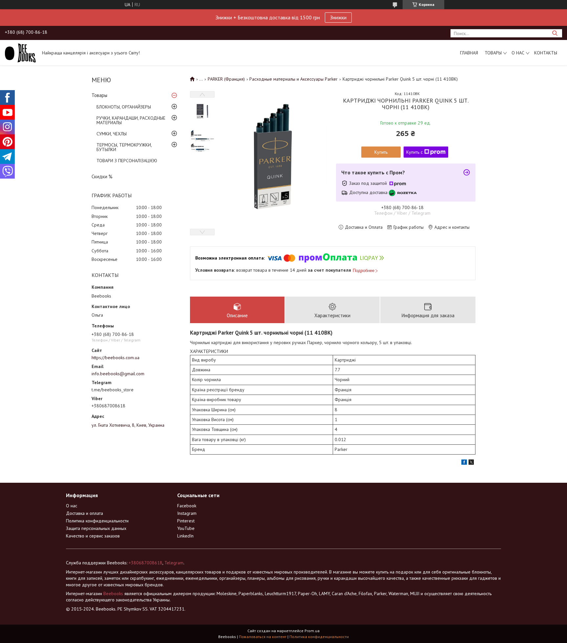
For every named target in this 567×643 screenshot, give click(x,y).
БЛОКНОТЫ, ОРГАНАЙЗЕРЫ (123, 107)
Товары (493, 53)
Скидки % (102, 176)
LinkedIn (185, 536)
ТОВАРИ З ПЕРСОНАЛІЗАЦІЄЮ (126, 161)
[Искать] (554, 33)
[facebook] (464, 463)
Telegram (173, 563)
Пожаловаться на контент (262, 636)
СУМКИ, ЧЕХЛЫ (111, 134)
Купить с (414, 152)
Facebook (186, 506)
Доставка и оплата (84, 513)
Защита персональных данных (96, 528)
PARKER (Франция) (226, 79)
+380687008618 (145, 563)
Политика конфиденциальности (97, 521)
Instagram (187, 513)
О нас (518, 53)
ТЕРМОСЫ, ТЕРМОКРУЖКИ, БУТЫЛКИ (124, 147)
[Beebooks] (20, 52)
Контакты (545, 53)
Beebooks (113, 593)
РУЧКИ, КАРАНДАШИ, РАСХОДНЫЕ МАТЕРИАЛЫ (130, 120)
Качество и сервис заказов (93, 536)
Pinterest (186, 521)
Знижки (338, 17)
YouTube (186, 528)
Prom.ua (312, 630)
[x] (471, 463)
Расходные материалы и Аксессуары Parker (293, 79)
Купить (381, 152)
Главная (469, 53)
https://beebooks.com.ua (115, 357)
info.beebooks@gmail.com (118, 374)
